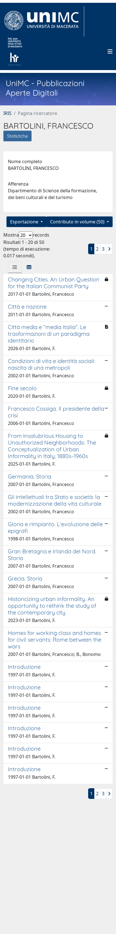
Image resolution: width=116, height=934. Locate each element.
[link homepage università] (15, 51)
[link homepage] (43, 21)
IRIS (7, 113)
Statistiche (17, 136)
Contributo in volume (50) (78, 222)
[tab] (15, 267)
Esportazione (24, 222)
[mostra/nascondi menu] (110, 51)
